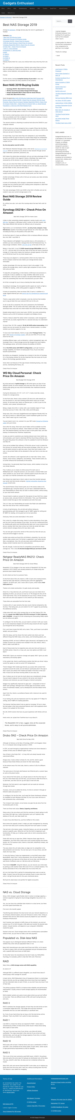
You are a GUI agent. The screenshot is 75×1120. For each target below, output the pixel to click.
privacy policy (11, 1092)
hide (10, 35)
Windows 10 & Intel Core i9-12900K (61, 1099)
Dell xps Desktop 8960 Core (63, 98)
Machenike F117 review (58, 1103)
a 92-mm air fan (26, 244)
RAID (21, 105)
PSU (39, 8)
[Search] (70, 21)
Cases (3, 13)
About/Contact (63, 8)
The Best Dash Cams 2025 (63, 123)
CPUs (3, 8)
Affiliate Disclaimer (32, 1090)
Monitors (32, 8)
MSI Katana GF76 (8, 1104)
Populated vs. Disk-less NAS (11, 105)
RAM (14, 8)
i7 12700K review (56, 1111)
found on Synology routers (17, 334)
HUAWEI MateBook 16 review (59, 1107)
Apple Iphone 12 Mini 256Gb (63, 103)
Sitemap (53, 1088)
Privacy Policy (31, 1087)
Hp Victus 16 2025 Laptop (63, 100)
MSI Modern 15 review (33, 1098)
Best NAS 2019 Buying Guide (21, 98)
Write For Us (11, 13)
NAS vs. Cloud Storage (39, 104)
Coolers (45, 8)
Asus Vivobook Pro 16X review (12, 1111)
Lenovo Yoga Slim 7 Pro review (36, 1106)
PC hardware (11, 30)
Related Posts (27, 105)
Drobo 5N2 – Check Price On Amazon (21, 104)
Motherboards (23, 8)
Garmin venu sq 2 (60, 91)
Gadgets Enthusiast (18, 3)
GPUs (9, 8)
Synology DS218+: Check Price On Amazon (24, 100)
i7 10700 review (31, 1102)
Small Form (53, 8)
